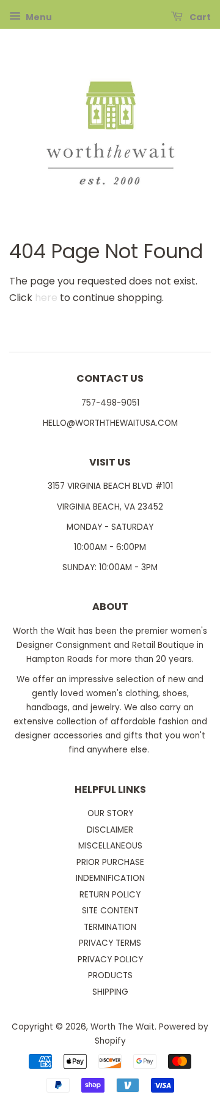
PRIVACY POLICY (110, 959)
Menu (38, 17)
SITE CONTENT (110, 910)
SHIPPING (110, 992)
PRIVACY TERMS (110, 943)
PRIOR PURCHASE (110, 862)
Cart (199, 17)
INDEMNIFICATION (110, 878)
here (46, 298)
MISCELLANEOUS (110, 846)
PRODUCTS (110, 975)
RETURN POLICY (110, 894)
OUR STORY (110, 813)
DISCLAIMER (110, 830)
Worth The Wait (122, 1027)
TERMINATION (110, 927)
